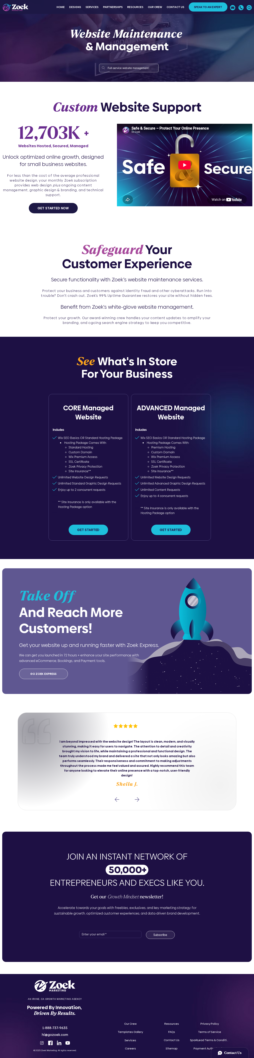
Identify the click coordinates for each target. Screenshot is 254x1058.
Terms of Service (209, 1032)
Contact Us (171, 1040)
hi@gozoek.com (55, 1034)
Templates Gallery (130, 1032)
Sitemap (172, 1048)
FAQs (171, 1032)
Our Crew (130, 1024)
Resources (171, 1024)
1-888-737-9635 (54, 1027)
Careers (130, 1048)
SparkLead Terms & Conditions (209, 1040)
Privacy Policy (209, 1024)
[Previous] (117, 799)
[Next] (137, 799)
